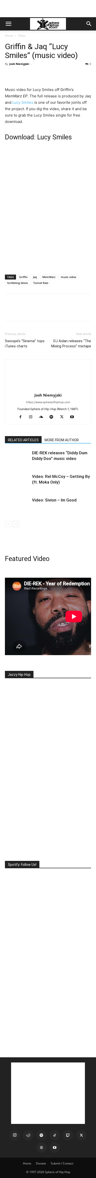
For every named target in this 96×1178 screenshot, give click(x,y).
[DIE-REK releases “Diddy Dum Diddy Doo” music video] (17, 458)
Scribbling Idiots (17, 283)
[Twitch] (68, 1135)
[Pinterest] (32, 75)
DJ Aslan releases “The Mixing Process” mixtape (71, 343)
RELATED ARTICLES (23, 440)
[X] (21, 75)
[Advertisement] (48, 8)
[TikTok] (55, 1135)
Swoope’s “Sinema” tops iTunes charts (25, 343)
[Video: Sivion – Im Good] (17, 505)
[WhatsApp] (44, 75)
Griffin (23, 277)
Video (22, 35)
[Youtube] (74, 417)
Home (9, 35)
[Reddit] (28, 1135)
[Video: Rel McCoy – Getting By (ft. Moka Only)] (17, 482)
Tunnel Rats (40, 283)
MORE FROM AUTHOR (62, 440)
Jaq (35, 277)
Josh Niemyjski (19, 64)
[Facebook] (10, 75)
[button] (8, 23)
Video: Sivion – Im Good (54, 500)
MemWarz (48, 277)
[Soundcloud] (43, 417)
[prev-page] (8, 524)
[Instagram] (33, 417)
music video (68, 277)
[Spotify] (53, 417)
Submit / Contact (62, 1163)
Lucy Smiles (22, 102)
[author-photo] (48, 388)
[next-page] (16, 524)
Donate (41, 1163)
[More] (55, 75)
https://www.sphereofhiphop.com (48, 402)
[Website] (41, 1147)
